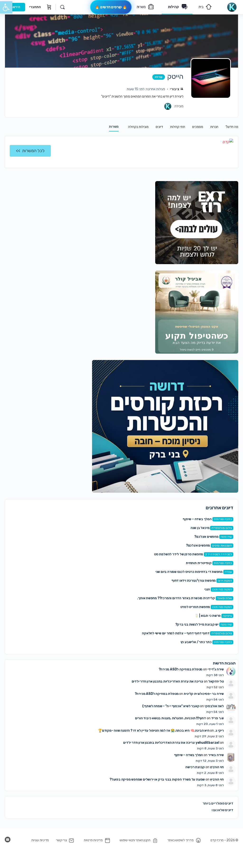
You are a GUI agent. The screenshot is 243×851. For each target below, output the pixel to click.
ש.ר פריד (217, 718)
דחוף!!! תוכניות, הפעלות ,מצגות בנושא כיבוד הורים (170, 718)
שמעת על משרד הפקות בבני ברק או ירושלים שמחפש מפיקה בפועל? (157, 779)
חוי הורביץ (217, 767)
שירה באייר (216, 755)
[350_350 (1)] (196, 222)
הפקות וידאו (225, 580)
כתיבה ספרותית (223, 519)
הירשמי (15, 7)
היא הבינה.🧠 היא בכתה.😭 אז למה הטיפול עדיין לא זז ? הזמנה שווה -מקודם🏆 (154, 731)
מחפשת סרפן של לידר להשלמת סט (178, 554)
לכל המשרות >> (30, 150)
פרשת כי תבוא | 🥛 (208, 616)
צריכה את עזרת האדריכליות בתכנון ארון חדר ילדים (167, 681)
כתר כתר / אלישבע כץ (196, 642)
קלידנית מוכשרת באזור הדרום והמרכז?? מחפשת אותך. (176, 598)
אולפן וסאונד (224, 598)
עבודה (228, 572)
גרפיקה (227, 615)
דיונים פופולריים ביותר (218, 803)
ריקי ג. (219, 731)
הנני (207, 589)
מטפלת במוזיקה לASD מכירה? (181, 669)
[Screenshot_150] (165, 426)
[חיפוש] (62, 7)
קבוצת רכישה (195, 767)
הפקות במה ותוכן (222, 589)
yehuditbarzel (207, 743)
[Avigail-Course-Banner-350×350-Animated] (196, 312)
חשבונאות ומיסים (222, 545)
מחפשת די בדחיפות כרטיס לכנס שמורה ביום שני (189, 572)
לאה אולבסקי (214, 706)
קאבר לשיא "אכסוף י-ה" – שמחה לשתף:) (171, 706)
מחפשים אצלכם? (206, 537)
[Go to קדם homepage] (231, 6)
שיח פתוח (226, 536)
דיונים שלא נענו (222, 810)
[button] (6, 7)
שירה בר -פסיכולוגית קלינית (204, 694)
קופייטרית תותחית (199, 563)
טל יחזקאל (216, 681)
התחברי (35, 7)
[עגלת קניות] (49, 7)
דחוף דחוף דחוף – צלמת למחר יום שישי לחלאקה (175, 633)
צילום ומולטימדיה (221, 528)
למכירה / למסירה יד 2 (218, 554)
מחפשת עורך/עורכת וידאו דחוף (194, 581)
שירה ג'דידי (216, 669)
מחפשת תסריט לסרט (195, 607)
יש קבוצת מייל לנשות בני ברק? (197, 624)
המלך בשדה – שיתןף (197, 519)
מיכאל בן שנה (200, 528)
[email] (7, 839)
